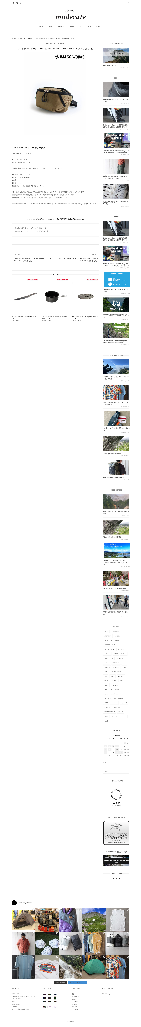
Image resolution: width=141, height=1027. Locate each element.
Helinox (106, 663)
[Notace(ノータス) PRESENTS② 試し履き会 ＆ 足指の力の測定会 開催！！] (116, 115)
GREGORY (120, 658)
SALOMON (107, 698)
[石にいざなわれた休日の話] (116, 527)
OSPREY (122, 680)
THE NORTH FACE (109, 712)
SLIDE (106, 703)
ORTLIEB (113, 680)
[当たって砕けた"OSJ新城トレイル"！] (116, 578)
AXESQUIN (118, 636)
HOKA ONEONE (116, 663)
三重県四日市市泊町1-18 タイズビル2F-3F (24, 996)
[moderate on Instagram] (13, 3)
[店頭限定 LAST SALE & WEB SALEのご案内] (117, 279)
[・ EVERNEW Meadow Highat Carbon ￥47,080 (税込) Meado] (94, 967)
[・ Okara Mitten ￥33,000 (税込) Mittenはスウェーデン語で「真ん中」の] (70, 943)
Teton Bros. (116, 707)
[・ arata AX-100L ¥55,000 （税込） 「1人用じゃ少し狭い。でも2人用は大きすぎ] (23, 920)
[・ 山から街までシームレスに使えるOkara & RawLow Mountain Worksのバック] (117, 943)
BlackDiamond (115, 640)
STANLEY (107, 707)
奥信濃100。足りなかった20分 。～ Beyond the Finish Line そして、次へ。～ (116, 563)
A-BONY (74, 1004)
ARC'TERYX (107, 636)
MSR (105, 676)
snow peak (124, 703)
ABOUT (71, 26)
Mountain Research (116, 671)
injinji (124, 667)
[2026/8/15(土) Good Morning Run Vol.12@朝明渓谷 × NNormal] (116, 330)
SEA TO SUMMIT (119, 698)
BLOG (80, 26)
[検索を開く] (128, 3)
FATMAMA (75, 1009)
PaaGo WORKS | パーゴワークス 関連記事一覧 (31, 231)
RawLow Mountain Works (111, 694)
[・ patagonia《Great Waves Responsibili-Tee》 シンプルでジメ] (47, 967)
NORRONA (121, 676)
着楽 (73, 994)
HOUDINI (107, 667)
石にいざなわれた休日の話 (112, 454)
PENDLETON (108, 689)
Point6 (117, 689)
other (62, 44)
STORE (50, 26)
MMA (106, 671)
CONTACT (99, 26)
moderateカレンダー (110, 65)
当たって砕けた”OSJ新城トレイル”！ (115, 588)
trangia (106, 716)
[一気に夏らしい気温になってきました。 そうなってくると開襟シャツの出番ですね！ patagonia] (117, 967)
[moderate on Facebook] (20, 3)
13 (117, 749)
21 (121, 752)
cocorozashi (75, 996)
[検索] (127, 770)
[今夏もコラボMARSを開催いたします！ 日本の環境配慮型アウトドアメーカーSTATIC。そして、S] (70, 967)
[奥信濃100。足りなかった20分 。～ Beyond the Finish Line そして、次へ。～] (117, 550)
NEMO (112, 676)
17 (105, 752)
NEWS (89, 26)
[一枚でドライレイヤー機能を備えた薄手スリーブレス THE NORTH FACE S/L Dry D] (117, 920)
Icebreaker (116, 667)
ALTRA (106, 631)
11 (110, 749)
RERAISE (74, 1007)
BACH (106, 640)
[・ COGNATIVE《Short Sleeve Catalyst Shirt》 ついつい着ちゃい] (94, 943)
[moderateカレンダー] (116, 55)
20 (117, 752)
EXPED (116, 654)
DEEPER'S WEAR (109, 649)
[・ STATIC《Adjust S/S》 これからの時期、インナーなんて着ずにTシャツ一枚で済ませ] (23, 967)
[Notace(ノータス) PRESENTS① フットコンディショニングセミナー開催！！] (117, 140)
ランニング (123, 716)
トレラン (114, 716)
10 (105, 749)
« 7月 (105, 762)
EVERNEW (107, 654)
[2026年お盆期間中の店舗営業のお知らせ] (116, 304)
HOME (41, 26)
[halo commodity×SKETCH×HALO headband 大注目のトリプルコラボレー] (47, 943)
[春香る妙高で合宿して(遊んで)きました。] (116, 602)
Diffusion (74, 999)
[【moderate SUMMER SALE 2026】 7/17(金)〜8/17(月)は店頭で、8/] (94, 920)
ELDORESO (121, 649)
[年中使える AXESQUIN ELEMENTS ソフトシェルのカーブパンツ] (116, 166)
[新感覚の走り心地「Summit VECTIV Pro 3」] (116, 191)
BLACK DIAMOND (109, 645)
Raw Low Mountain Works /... (113, 477)
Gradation (61, 26)
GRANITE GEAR (108, 658)
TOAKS (120, 712)
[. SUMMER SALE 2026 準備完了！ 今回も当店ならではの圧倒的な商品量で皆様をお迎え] (47, 920)
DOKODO (75, 1001)
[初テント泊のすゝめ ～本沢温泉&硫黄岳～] (116, 501)
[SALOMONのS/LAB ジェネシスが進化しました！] (116, 89)
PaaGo (106, 685)
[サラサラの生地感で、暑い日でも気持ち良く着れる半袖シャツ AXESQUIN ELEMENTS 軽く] (23, 943)
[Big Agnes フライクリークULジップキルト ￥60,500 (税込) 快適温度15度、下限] (70, 920)
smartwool (114, 703)
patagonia (115, 685)
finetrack (123, 654)
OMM (106, 680)
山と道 (106, 721)
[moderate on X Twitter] (17, 3)
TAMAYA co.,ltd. (106, 994)
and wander (115, 631)
